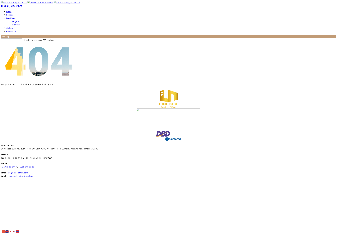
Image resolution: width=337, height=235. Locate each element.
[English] (7, 231)
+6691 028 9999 (9, 167)
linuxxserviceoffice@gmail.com (20, 176)
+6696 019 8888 (26, 167)
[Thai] (17, 231)
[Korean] (14, 231)
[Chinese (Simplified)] (3, 231)
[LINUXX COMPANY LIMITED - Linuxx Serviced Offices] (14, 2)
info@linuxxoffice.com (17, 173)
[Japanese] (10, 231)
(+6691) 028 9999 (11, 6)
